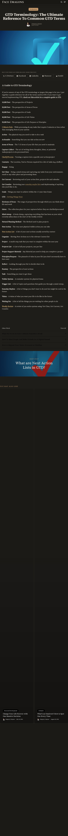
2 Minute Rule (7, 127)
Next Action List (8, 232)
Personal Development (10, 711)
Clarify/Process (7, 157)
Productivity (33, 9)
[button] (65, 2)
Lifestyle (41, 711)
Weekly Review (7, 306)
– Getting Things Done (12, 197)
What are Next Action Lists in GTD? (34, 363)
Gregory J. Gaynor (37, 23)
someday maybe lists (33, 184)
